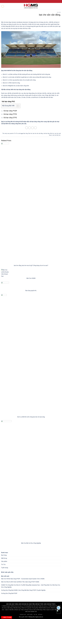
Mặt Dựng (4, 558)
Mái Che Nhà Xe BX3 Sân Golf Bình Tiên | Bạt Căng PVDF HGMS (20, 582)
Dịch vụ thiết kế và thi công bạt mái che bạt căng (31, 417)
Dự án (35, 614)
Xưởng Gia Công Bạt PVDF (9, 593)
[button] (2, 6)
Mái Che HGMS (31, 278)
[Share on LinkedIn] (35, 127)
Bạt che (30, 133)
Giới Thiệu (30, 614)
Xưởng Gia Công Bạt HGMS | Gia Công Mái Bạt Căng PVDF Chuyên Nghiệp (23, 590)
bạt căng (26, 133)
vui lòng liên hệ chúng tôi (13, 121)
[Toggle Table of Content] (17, 105)
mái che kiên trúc (56, 135)
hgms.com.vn (39, 616)
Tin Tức (59, 12)
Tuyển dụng (4, 567)
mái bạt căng (46, 133)
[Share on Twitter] (29, 127)
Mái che (52, 133)
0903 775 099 (7, 617)
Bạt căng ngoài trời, (31, 290)
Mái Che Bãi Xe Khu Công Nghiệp (31, 543)
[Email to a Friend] (32, 127)
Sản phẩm (4, 561)
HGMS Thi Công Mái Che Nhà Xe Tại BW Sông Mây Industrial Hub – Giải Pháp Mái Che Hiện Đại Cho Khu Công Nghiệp (30, 586)
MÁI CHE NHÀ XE (23, 604)
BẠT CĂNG (15, 604)
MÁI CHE (8, 604)
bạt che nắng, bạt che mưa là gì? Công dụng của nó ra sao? (31, 265)
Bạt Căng (4, 555)
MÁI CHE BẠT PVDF (49, 604)
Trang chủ (23, 614)
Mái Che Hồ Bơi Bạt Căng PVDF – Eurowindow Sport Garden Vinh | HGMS (22, 578)
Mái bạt (40, 614)
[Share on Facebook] (26, 127)
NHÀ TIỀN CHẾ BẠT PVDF (36, 604)
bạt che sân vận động (38, 133)
